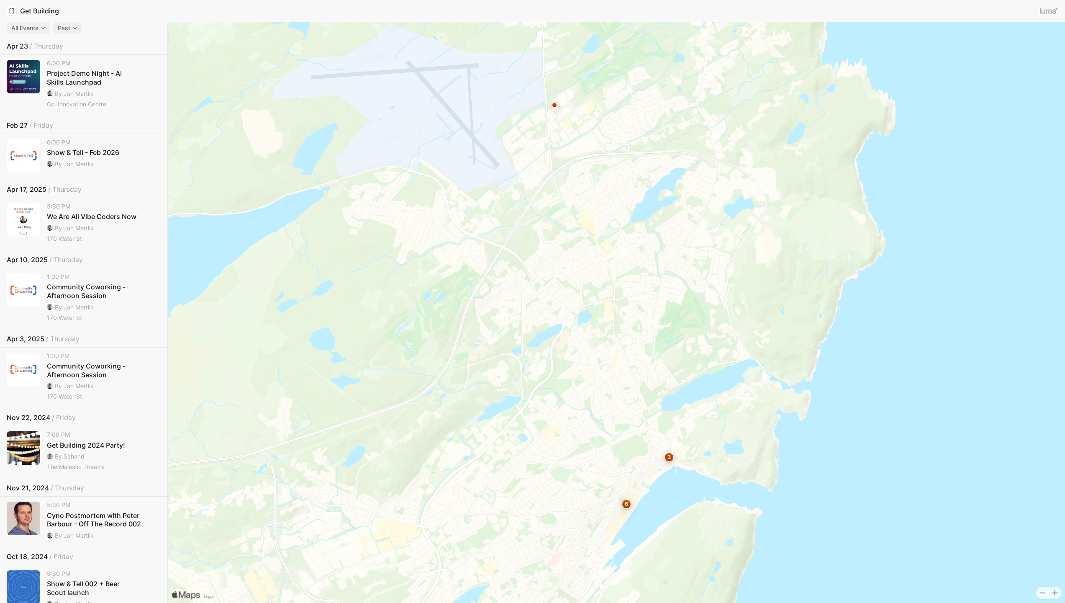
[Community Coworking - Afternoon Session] (83, 297)
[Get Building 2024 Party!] (83, 451)
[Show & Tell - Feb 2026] (83, 156)
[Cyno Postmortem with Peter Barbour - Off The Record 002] (83, 521)
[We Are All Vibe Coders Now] (83, 223)
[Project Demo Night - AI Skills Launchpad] (83, 84)
